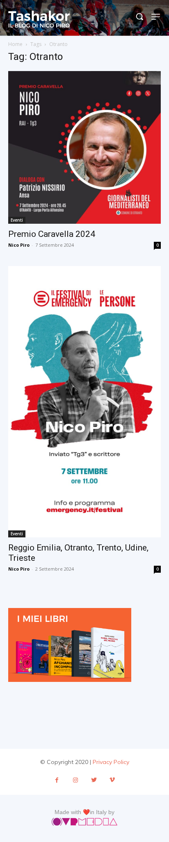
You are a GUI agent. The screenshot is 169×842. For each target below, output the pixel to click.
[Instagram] (75, 780)
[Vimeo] (112, 780)
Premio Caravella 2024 (51, 234)
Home (15, 44)
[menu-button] (156, 16)
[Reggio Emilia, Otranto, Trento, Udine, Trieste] (84, 401)
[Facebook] (57, 780)
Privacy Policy (111, 762)
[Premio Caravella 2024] (84, 147)
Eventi (17, 220)
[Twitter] (94, 780)
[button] (139, 16)
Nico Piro (19, 245)
